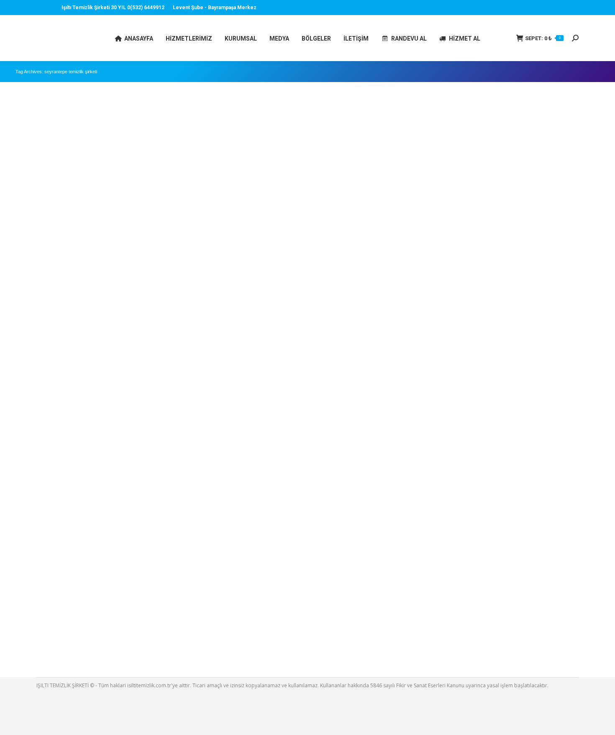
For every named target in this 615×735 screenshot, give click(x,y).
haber (33, 385)
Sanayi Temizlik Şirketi (51, 625)
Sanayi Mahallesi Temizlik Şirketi (63, 637)
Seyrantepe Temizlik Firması (59, 373)
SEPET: (543, 38)
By (70, 385)
